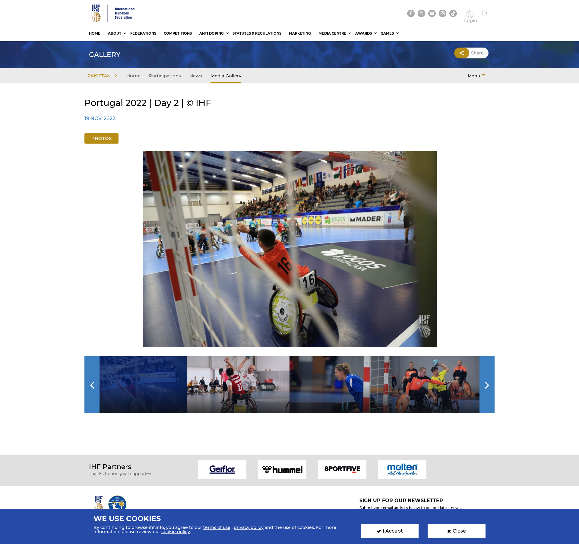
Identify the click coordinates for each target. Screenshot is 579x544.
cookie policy (175, 531)
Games (387, 33)
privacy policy (249, 527)
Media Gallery (225, 76)
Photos (101, 138)
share (477, 53)
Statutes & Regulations (257, 33)
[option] (290, 249)
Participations (165, 76)
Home (94, 33)
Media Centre (332, 33)
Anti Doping (211, 33)
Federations (143, 33)
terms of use (216, 527)
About (114, 33)
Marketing (300, 33)
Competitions (178, 33)
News (195, 76)
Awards (363, 33)
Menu (474, 76)
